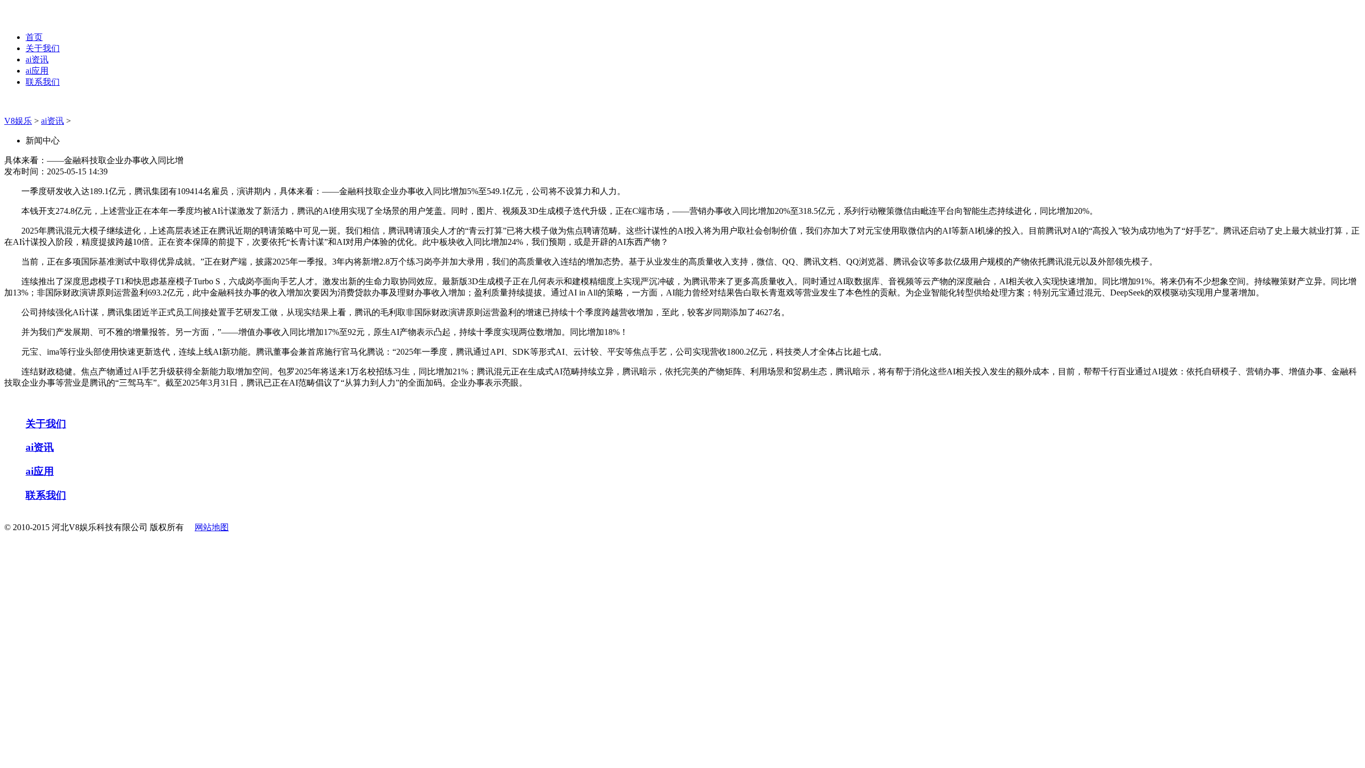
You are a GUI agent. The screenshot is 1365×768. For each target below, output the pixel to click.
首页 (34, 37)
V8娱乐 (18, 120)
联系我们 (43, 81)
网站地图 (212, 527)
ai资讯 (37, 59)
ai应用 (37, 70)
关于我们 (43, 48)
